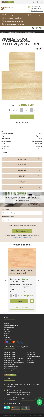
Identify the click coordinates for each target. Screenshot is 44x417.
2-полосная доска (10, 354)
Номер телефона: (9, 216)
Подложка (30, 362)
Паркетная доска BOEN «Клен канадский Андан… (21, 273)
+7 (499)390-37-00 (36, 8)
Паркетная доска (10, 15)
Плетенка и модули (33, 356)
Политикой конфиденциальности (22, 237)
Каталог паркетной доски (12, 325)
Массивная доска (9, 364)
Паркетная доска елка (11, 367)
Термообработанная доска (14, 21)
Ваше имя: (6, 209)
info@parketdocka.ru (37, 11)
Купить (22, 117)
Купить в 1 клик (22, 122)
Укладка (6, 333)
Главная (6, 323)
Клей (29, 358)
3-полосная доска (10, 356)
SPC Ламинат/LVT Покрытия (14, 24)
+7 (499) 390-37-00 (13, 400)
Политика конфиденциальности (12, 415)
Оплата (6, 329)
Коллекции (31, 352)
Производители (9, 327)
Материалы (31, 354)
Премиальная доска (10, 369)
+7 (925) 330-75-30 (13, 398)
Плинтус (30, 360)
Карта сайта (8, 340)
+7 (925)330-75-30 (36, 6)
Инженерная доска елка (12, 360)
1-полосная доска (10, 352)
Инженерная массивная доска (14, 362)
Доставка (7, 331)
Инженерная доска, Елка (13, 18)
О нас (5, 335)
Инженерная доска (36, 15)
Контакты (7, 338)
